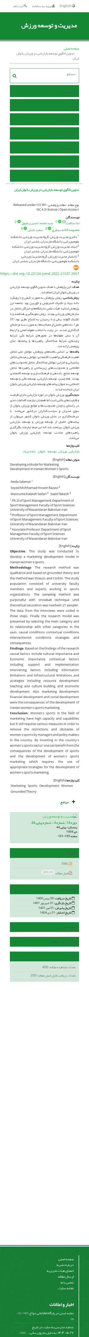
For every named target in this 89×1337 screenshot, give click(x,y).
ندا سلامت (73, 223)
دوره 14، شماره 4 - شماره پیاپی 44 (54, 822)
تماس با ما (68, 176)
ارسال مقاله (67, 148)
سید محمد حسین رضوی (37, 223)
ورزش (62, 451)
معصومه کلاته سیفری (66, 230)
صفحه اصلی (71, 48)
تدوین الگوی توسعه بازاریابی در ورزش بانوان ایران (46, 189)
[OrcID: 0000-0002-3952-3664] (19, 221)
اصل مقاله (56, 873)
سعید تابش (35, 230)
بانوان (41, 451)
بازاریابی (74, 451)
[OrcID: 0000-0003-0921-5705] (25, 228)
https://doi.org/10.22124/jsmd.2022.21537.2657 (39, 273)
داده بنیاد (29, 451)
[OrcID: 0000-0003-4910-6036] (49, 228)
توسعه (51, 451)
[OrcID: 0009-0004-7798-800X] (60, 221)
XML (65, 863)
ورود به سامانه (42, 6)
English (66, 6)
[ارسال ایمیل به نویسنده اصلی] (64, 221)
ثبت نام (19, 6)
